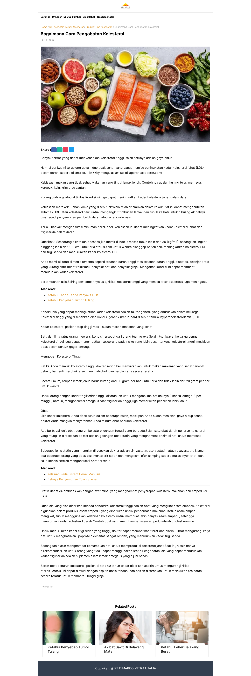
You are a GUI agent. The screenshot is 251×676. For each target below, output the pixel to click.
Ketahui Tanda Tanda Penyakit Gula (73, 295)
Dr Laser (57, 16)
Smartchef (89, 16)
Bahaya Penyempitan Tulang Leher (72, 479)
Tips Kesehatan (106, 16)
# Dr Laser (47, 586)
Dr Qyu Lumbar (72, 16)
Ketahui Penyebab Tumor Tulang (70, 300)
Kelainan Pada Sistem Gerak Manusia (73, 474)
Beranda (45, 16)
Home (44, 26)
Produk (90, 26)
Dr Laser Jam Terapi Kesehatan (66, 26)
